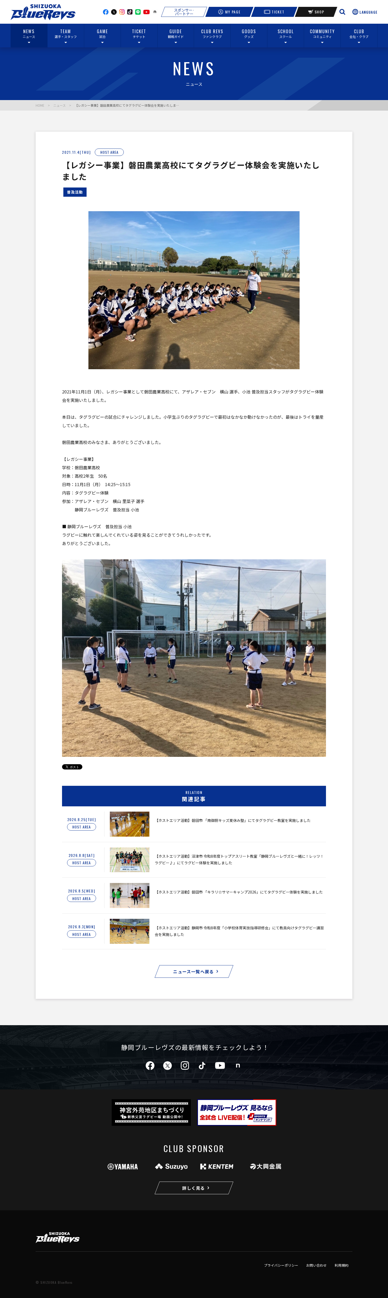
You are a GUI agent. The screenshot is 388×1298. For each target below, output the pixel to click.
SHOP (319, 11)
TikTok (130, 11)
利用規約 (341, 1265)
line (138, 12)
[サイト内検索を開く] (342, 12)
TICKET (278, 11)
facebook (105, 12)
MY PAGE (232, 11)
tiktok (202, 1065)
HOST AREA (109, 152)
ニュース (59, 105)
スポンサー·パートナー (184, 11)
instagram (122, 11)
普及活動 (75, 192)
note (155, 11)
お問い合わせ (316, 1265)
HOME (40, 105)
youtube (146, 12)
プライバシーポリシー (281, 1265)
